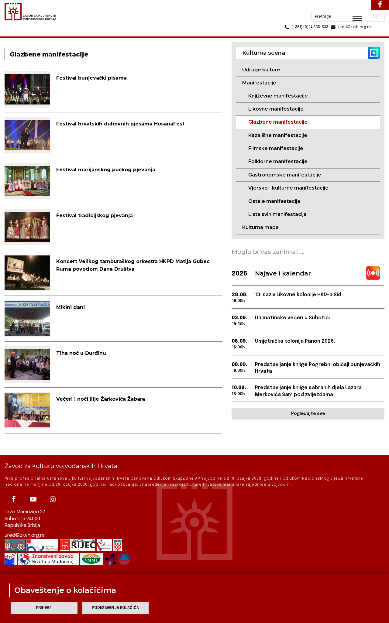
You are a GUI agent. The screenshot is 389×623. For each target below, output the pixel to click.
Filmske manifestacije (275, 148)
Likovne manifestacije (276, 109)
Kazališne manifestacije (277, 135)
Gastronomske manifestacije (284, 175)
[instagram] (52, 499)
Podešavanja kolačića (115, 608)
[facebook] (14, 499)
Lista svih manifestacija (277, 214)
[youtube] (33, 499)
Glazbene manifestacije (278, 122)
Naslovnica (15, 33)
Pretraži (353, 7)
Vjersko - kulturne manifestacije (288, 188)
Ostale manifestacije (274, 201)
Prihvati (44, 608)
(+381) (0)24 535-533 (286, 18)
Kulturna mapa (260, 227)
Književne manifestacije (278, 96)
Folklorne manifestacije (278, 161)
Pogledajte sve (308, 414)
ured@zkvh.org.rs (25, 535)
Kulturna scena (48, 33)
